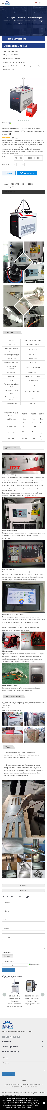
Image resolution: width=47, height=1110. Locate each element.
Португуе (33, 1084)
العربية (5, 1084)
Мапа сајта (16, 1095)
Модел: (6, 184)
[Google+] (7, 1037)
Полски (26, 1087)
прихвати (9, 970)
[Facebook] (3, 1037)
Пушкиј (19, 1084)
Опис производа (9, 192)
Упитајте (9, 173)
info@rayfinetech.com (17, 62)
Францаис (12, 1084)
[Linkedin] (11, 1037)
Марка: (6, 187)
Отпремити (7, 956)
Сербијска (33, 1087)
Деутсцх (40, 1084)
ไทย (21, 1087)
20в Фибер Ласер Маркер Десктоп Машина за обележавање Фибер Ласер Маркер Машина (14, 1001)
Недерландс (15, 1087)
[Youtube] (18, 1037)
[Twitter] (14, 1037)
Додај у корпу (29, 173)
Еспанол (26, 1084)
